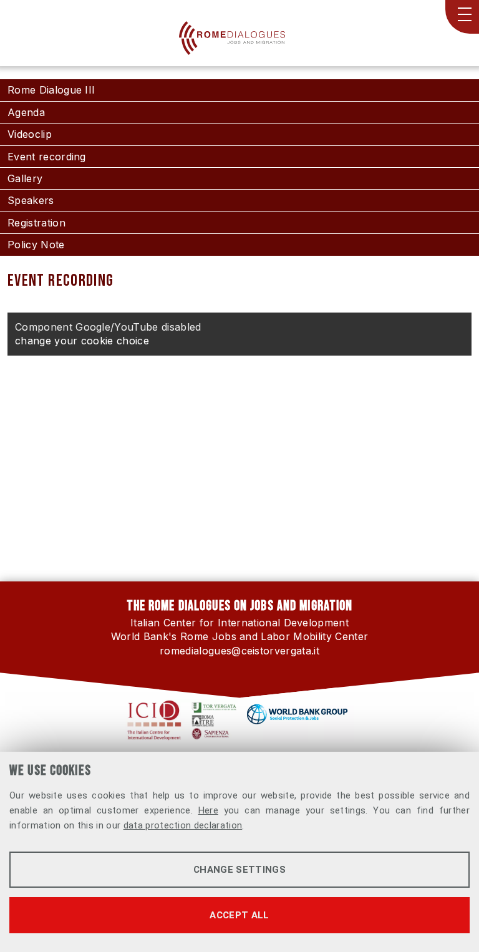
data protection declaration (183, 825)
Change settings (239, 869)
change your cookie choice (82, 340)
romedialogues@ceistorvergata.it (239, 650)
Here (208, 810)
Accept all (239, 915)
